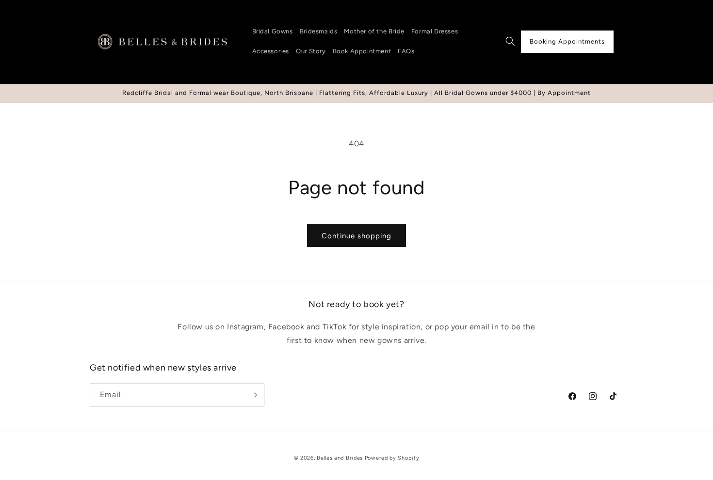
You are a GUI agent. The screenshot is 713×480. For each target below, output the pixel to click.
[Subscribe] (253, 395)
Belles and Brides (340, 458)
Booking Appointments (567, 41)
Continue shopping (356, 236)
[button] (510, 41)
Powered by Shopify (392, 458)
